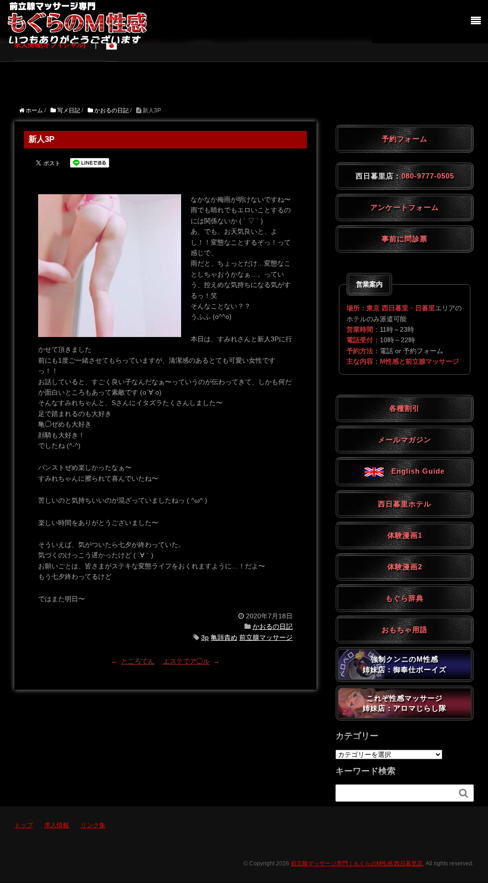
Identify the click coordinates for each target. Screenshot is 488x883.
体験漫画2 (404, 567)
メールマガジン (404, 440)
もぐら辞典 (405, 598)
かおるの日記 (273, 626)
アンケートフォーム (404, 207)
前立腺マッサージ (266, 637)
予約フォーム (404, 139)
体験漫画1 (404, 535)
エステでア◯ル (186, 661)
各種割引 (404, 408)
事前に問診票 (404, 239)
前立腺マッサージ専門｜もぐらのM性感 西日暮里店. (357, 863)
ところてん (137, 661)
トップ (23, 825)
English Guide (414, 471)
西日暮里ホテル (404, 504)
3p (205, 637)
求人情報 (56, 825)
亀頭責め (224, 637)
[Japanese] (111, 45)
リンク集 (93, 825)
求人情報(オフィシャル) (50, 45)
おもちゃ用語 (404, 629)
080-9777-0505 (427, 176)
